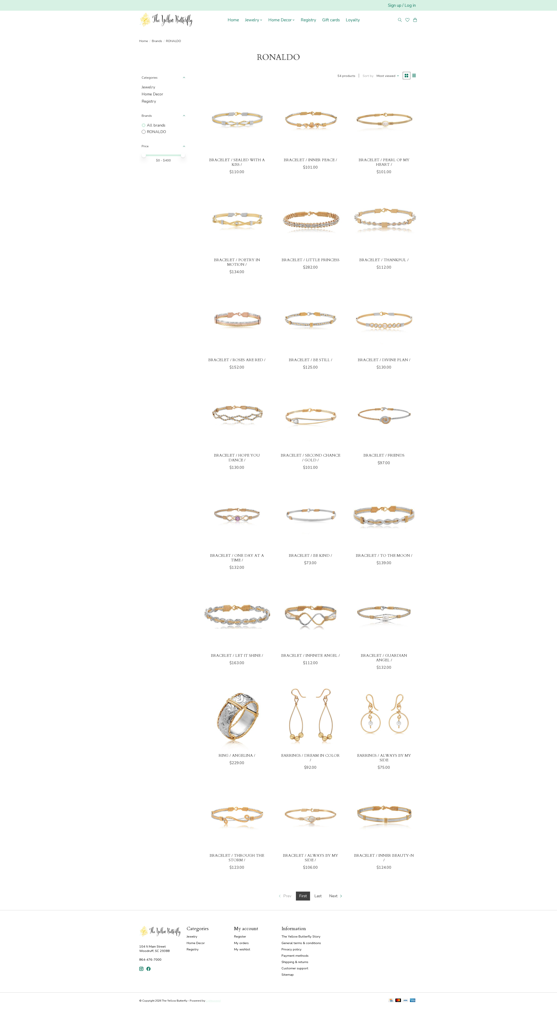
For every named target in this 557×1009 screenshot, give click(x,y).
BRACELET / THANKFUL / (384, 259)
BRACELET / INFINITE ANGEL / (310, 655)
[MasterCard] (398, 1001)
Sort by (368, 76)
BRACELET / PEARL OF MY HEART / (384, 162)
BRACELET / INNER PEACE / (310, 160)
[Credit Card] (391, 1001)
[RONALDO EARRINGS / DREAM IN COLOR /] (310, 716)
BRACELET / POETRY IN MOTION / (237, 262)
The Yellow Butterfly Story (301, 936)
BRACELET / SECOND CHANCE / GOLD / (310, 457)
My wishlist (242, 949)
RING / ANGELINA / (237, 755)
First (303, 896)
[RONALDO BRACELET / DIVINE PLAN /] (384, 320)
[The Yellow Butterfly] (166, 20)
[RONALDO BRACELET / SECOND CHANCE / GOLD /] (310, 415)
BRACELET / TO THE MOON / (384, 555)
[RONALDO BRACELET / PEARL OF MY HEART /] (384, 120)
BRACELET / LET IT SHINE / (237, 655)
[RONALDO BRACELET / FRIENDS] (384, 415)
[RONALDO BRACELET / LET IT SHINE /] (237, 616)
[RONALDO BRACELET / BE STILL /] (310, 320)
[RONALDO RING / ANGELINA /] (237, 716)
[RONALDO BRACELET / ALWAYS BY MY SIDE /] (310, 816)
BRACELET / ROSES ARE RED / (236, 359)
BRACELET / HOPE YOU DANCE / (237, 457)
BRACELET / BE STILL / (310, 359)
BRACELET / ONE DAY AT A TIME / (237, 558)
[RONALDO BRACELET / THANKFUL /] (384, 220)
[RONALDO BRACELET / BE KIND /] (310, 516)
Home (233, 20)
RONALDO (156, 131)
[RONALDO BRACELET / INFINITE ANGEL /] (310, 616)
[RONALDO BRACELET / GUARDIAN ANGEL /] (384, 616)
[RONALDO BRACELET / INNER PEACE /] (310, 120)
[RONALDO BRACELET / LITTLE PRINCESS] (310, 220)
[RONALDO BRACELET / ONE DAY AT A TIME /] (237, 516)
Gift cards (331, 20)
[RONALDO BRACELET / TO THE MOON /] (384, 516)
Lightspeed (213, 1000)
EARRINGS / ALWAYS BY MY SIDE (384, 758)
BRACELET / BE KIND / (310, 555)
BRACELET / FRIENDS (383, 455)
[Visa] (405, 1001)
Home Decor (152, 94)
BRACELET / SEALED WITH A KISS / (237, 162)
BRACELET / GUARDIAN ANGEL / (384, 658)
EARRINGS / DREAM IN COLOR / (310, 758)
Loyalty (353, 20)
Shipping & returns (295, 962)
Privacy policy (292, 949)
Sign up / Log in (402, 5)
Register (240, 936)
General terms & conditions (301, 943)
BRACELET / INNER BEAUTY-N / (384, 858)
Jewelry (148, 87)
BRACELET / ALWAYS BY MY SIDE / (310, 858)
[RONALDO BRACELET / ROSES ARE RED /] (237, 320)
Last (318, 896)
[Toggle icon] (400, 20)
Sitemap (288, 974)
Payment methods (295, 955)
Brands (157, 41)
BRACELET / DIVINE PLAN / (384, 359)
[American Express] (413, 1001)
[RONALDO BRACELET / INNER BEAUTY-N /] (384, 816)
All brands (156, 125)
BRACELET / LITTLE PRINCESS (310, 259)
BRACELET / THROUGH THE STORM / (237, 858)
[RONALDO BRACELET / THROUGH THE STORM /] (237, 816)
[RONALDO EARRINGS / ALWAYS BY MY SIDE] (384, 716)
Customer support (295, 968)
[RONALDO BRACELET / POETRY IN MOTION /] (237, 220)
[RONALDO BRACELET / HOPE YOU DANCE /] (237, 415)
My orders (241, 943)
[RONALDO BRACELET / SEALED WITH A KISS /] (237, 120)
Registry (308, 20)
